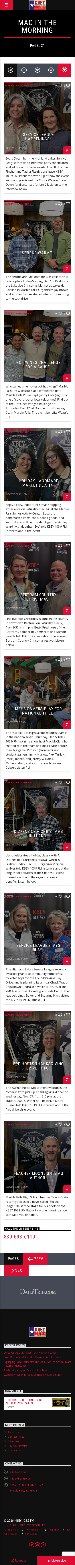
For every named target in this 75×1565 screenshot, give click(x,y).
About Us (13, 1432)
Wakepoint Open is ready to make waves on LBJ (32, 1374)
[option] (37, 1292)
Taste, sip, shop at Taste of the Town (26, 1370)
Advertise (13, 1441)
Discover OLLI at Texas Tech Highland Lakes (30, 1352)
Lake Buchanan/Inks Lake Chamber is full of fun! (32, 1357)
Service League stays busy (38, 947)
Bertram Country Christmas (38, 597)
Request (20, 1560)
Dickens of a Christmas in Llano (38, 833)
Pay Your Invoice (17, 1446)
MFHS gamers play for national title (38, 711)
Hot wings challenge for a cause (38, 364)
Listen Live (58, 1560)
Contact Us (14, 1450)
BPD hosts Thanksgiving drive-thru (38, 1066)
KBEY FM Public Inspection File (24, 1525)
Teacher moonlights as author (38, 1175)
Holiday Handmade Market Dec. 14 (38, 483)
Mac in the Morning (18, 85)
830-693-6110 (19, 1237)
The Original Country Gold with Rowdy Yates (26, 1401)
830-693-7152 (18, 1472)
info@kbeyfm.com (20, 1478)
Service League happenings (38, 136)
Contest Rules (16, 1436)
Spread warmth (38, 252)
